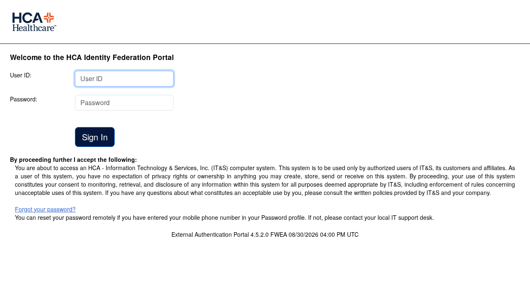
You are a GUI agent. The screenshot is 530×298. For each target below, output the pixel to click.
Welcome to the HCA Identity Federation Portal (92, 57)
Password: (23, 99)
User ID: (20, 75)
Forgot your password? (45, 209)
